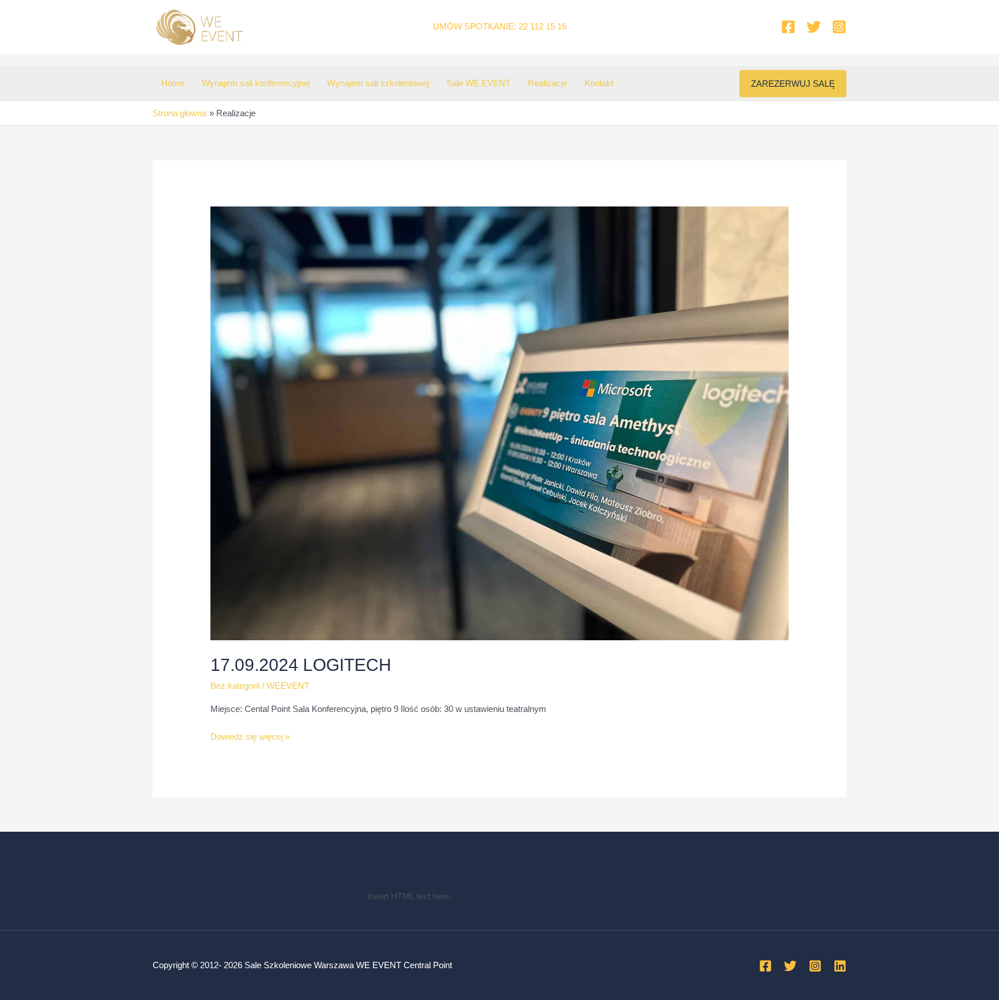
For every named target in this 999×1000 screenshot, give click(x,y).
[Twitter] (813, 27)
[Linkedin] (840, 966)
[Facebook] (788, 27)
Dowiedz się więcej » (250, 737)
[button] (792, 83)
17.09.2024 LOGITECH (300, 664)
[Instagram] (839, 27)
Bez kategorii (235, 686)
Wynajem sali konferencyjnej (256, 83)
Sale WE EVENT (478, 83)
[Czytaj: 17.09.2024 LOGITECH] (499, 422)
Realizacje (547, 83)
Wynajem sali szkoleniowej (378, 83)
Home (172, 83)
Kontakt (598, 83)
